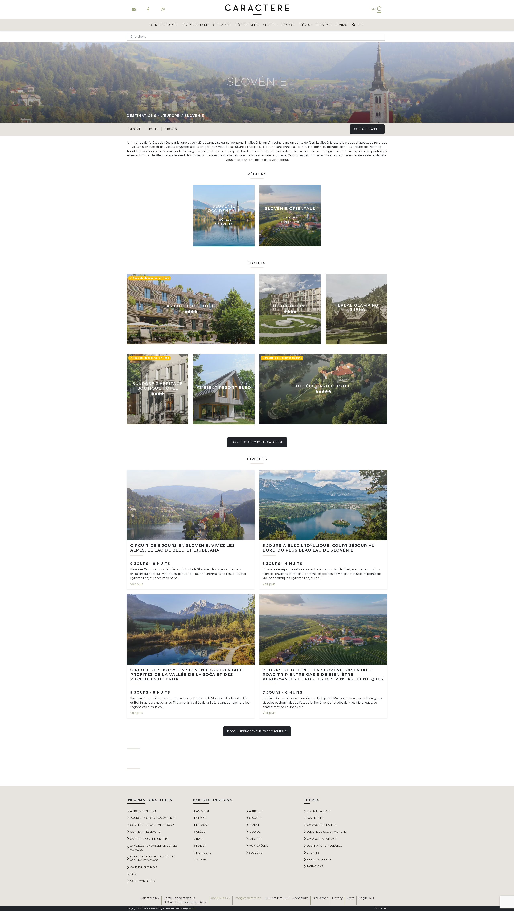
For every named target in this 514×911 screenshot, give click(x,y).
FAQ (133, 874)
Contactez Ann (365, 129)
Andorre (203, 811)
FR (360, 24)
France (254, 824)
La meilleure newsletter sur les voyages (154, 847)
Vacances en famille (322, 824)
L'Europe (170, 116)
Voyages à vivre (318, 811)
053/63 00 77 (220, 898)
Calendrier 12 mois (143, 867)
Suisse (201, 859)
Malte (200, 845)
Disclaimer (320, 898)
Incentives (323, 24)
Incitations (315, 866)
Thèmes (304, 24)
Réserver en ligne (195, 24)
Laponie (255, 838)
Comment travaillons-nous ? (152, 824)
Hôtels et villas (247, 24)
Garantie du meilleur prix (149, 838)
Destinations (222, 24)
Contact (341, 24)
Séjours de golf (319, 859)
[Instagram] (162, 9)
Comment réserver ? (145, 831)
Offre (350, 898)
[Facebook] (148, 9)
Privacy (337, 898)
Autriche (255, 811)
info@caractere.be (248, 898)
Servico (192, 908)
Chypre (201, 817)
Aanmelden (381, 908)
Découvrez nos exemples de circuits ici (257, 731)
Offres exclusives (163, 24)
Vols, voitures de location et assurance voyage (152, 858)
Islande (254, 831)
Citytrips (313, 852)
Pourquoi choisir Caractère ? (153, 817)
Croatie (255, 817)
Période (287, 24)
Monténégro (258, 845)
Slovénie (255, 852)
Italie (200, 838)
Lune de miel (315, 817)
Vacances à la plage (322, 838)
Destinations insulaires (324, 845)
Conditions (300, 898)
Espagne (202, 824)
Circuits (269, 24)
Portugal (203, 852)
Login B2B (366, 898)
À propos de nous (144, 811)
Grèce (200, 831)
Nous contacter (142, 881)
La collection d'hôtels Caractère (257, 442)
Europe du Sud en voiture (326, 831)
